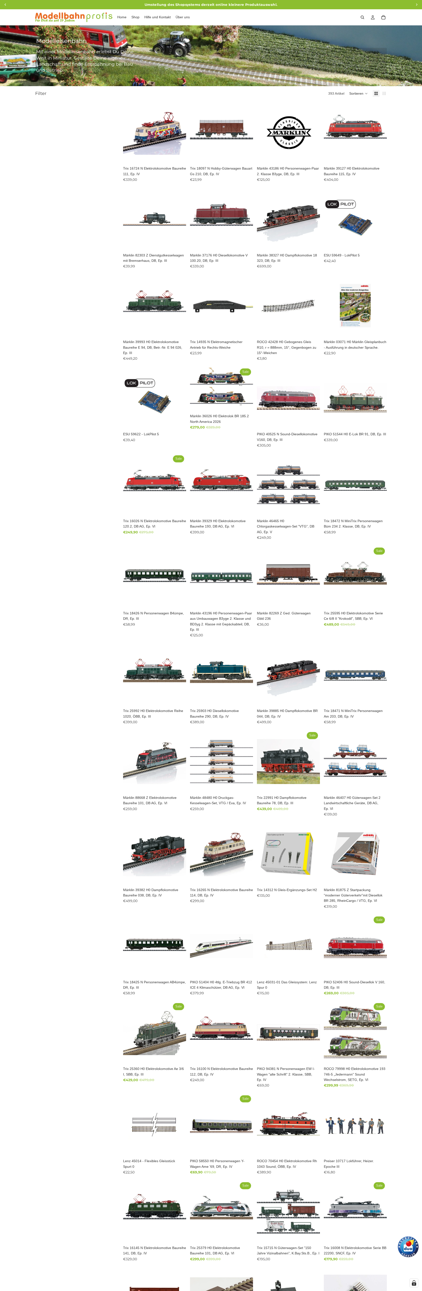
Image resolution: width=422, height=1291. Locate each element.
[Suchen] (362, 17)
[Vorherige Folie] (130, 132)
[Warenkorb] (383, 17)
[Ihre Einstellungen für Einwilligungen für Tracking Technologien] (414, 1283)
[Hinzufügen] (178, 156)
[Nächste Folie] (178, 132)
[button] (358, 93)
